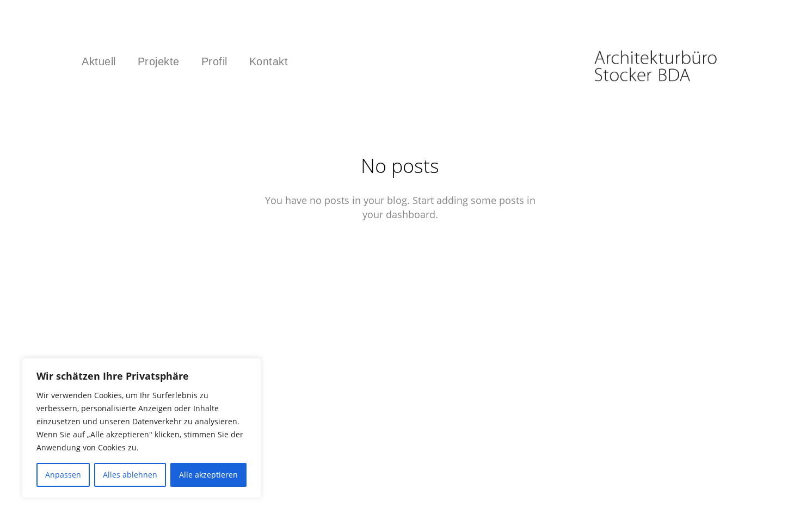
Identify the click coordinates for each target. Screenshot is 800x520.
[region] (141, 428)
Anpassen (63, 474)
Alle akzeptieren (208, 474)
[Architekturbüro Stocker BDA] (655, 65)
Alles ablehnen (130, 474)
